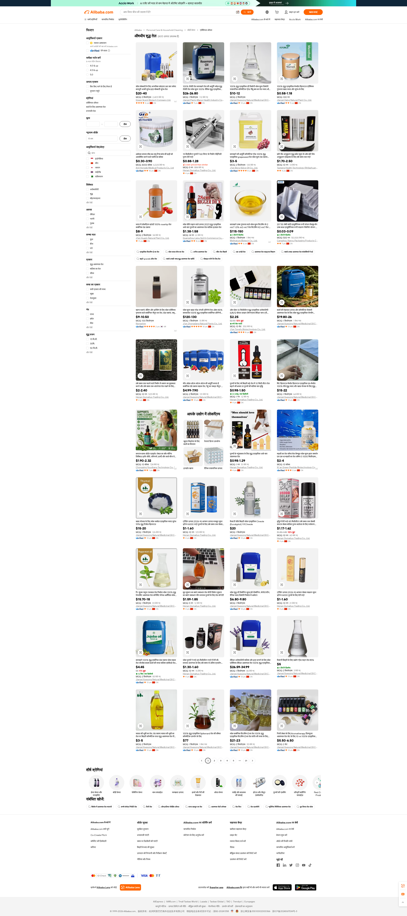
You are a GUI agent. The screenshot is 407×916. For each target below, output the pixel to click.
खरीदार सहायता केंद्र (238, 829)
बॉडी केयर (191, 30)
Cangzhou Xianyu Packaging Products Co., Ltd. (297, 240)
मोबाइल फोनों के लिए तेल (212, 259)
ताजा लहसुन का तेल (195, 807)
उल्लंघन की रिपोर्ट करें (238, 859)
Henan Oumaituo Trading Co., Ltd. (199, 170)
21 (246, 761)
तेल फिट (238, 807)
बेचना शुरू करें (281, 835)
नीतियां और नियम (143, 859)
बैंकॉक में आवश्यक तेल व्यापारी (101, 807)
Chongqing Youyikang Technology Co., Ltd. (156, 467)
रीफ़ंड (232, 847)
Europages (249, 901)
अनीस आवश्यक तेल (200, 252)
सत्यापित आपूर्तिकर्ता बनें (285, 847)
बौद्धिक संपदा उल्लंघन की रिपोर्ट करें (243, 853)
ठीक (125, 124)
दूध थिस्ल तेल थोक (306, 807)
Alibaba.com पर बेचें (285, 829)
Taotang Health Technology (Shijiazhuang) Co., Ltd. (297, 167)
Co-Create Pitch (99, 835)
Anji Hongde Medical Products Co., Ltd (155, 167)
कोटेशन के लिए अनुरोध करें (193, 835)
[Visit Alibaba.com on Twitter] (291, 865)
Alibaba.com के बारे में (100, 822)
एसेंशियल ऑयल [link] (206, 30)
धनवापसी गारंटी (143, 835)
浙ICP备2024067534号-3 (284, 911)
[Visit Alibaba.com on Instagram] (297, 865)
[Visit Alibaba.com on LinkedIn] (284, 865)
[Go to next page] (252, 761)
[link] (403, 886)
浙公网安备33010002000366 (255, 911)
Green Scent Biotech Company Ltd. (153, 100)
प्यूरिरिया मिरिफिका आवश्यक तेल (280, 807)
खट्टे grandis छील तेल (148, 259)
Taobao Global (217, 901)
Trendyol (237, 901)
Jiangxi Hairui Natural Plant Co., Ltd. (294, 100)
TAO (228, 901)
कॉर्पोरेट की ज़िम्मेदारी (98, 841)
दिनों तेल (149, 807)
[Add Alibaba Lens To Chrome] (130, 887)
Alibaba (138, 30)
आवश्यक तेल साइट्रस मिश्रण (265, 252)
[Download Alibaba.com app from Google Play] (305, 887)
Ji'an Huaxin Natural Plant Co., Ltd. (152, 238)
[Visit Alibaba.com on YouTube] (304, 865)
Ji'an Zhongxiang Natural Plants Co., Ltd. (202, 323)
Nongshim (141, 323)
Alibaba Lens (103, 887)
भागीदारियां (280, 853)
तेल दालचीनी (255, 807)
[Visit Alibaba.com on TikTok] (310, 865)
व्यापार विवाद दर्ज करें (238, 841)
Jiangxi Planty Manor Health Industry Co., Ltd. (203, 100)
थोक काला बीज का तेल (176, 252)
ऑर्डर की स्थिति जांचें (284, 841)
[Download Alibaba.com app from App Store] (282, 887)
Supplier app (216, 887)
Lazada (203, 901)
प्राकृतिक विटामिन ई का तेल (149, 252)
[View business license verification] (232, 911)
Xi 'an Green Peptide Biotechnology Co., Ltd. (297, 467)
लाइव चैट (233, 835)
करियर (93, 847)
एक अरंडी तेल (240, 252)
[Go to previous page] (201, 761)
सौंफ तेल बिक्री (221, 252)
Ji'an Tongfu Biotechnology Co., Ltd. (247, 329)
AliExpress (158, 901)
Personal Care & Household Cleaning (164, 30)
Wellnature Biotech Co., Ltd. (243, 240)
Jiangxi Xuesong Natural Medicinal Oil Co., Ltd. (250, 100)
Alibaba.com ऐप (234, 887)
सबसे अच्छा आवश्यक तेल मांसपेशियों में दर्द (298, 252)
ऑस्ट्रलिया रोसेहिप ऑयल (170, 807)
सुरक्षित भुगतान (142, 829)
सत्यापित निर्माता (189, 829)
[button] (238, 12)
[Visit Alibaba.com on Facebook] (278, 865)
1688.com (171, 901)
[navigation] (108, 396)
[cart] (277, 12)
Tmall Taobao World (187, 901)
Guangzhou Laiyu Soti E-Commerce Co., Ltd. (203, 238)
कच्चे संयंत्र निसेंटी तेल (129, 807)
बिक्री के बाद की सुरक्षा (145, 847)
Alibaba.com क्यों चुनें (100, 829)
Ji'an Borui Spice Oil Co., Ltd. (244, 167)
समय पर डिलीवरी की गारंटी (147, 841)
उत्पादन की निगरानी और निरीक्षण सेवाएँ (151, 853)
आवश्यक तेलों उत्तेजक (218, 807)
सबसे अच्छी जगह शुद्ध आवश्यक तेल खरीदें (180, 259)
